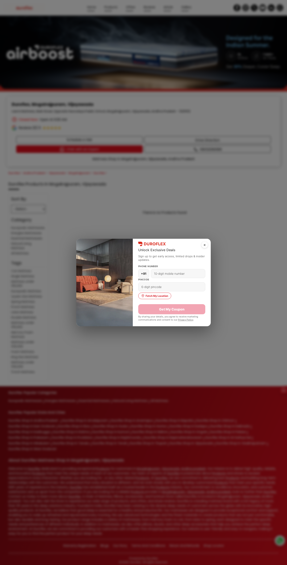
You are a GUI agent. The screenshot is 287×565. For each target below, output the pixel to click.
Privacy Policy (185, 319)
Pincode (143, 279)
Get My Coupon (171, 309)
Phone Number (148, 266)
